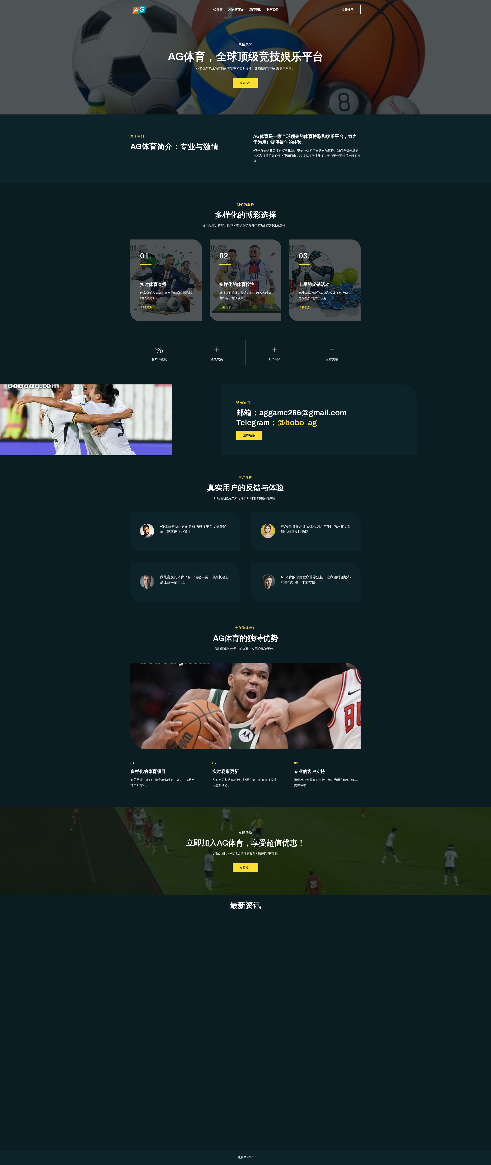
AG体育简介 (236, 9)
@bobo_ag (297, 423)
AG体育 (217, 9)
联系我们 (272, 9)
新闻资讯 (255, 9)
